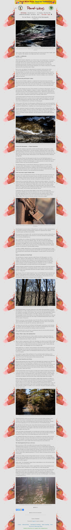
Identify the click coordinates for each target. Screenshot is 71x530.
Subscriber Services (31, 12)
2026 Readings (24, 13)
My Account (44, 14)
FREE (31, 512)
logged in (34, 521)
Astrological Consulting (35, 524)
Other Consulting (45, 524)
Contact (19, 524)
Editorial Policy (25, 524)
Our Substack (33, 14)
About (38, 14)
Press (51, 524)
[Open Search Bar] (16, 8)
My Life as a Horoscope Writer (35, 526)
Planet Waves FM (47, 12)
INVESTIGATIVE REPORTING (37, 512)
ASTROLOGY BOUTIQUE (24, 14)
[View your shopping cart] (51, 14)
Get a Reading (40, 12)
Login (49, 14)
